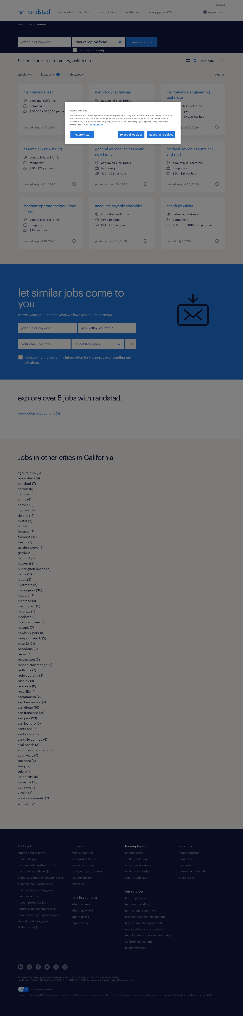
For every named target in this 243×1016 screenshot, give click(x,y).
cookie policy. (96, 124)
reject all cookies (131, 134)
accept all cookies (161, 134)
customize (82, 134)
